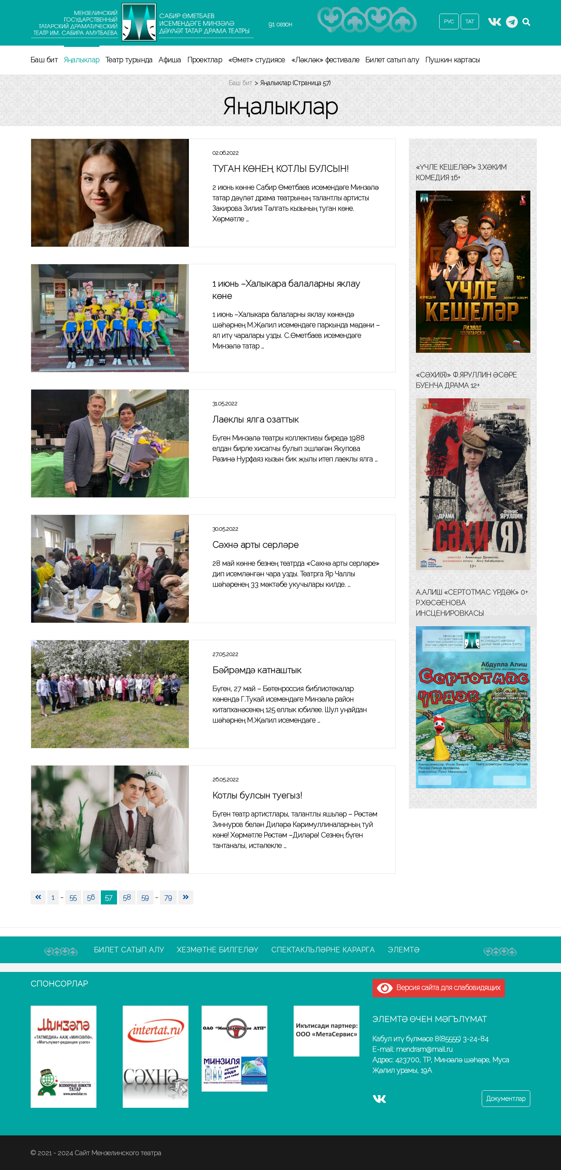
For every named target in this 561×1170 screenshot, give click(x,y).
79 (168, 897)
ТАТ (469, 21)
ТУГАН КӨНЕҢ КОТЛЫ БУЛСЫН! (281, 168)
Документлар (505, 1098)
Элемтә (404, 950)
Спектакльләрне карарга (323, 950)
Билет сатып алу (392, 60)
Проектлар (205, 60)
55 (73, 897)
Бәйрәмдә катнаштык (257, 670)
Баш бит (44, 60)
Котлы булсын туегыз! (257, 795)
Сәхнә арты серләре (256, 544)
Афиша (170, 60)
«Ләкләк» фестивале (325, 60)
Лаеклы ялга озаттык (256, 419)
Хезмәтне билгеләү (218, 950)
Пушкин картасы (453, 60)
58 (127, 897)
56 (91, 897)
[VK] (495, 24)
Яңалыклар (81, 60)
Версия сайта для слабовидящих (447, 987)
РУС (449, 21)
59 (145, 897)
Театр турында (129, 60)
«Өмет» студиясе (256, 60)
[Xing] (512, 24)
